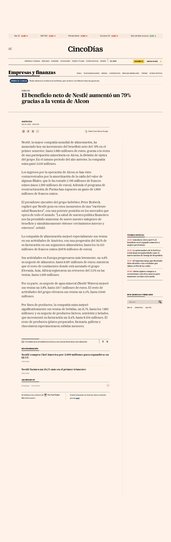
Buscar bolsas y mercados (140, 295)
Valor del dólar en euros (140, 36)
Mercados (45, 61)
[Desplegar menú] (10, 49)
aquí (77, 398)
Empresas (25, 386)
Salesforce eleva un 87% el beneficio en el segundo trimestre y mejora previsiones (143, 242)
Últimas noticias (92, 61)
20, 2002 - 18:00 (30, 124)
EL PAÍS (112, 60)
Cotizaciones (65, 61)
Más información (28, 398)
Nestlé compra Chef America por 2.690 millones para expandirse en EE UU (65, 356)
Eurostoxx (139, 308)
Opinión (103, 61)
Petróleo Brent (73, 36)
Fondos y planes (78, 61)
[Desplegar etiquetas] (108, 385)
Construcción (114, 73)
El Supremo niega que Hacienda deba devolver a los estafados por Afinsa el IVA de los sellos (144, 263)
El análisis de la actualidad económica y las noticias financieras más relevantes (56, 342)
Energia (104, 73)
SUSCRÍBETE (138, 61)
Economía (55, 61)
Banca (79, 73)
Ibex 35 (17, 36)
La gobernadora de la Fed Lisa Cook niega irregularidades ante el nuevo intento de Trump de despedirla (145, 253)
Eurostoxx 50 (105, 36)
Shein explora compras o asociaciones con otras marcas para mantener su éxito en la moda (143, 274)
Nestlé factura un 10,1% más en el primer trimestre (54, 369)
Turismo (144, 73)
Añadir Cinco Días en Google (98, 131)
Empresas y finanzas (32, 61)
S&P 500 (43, 36)
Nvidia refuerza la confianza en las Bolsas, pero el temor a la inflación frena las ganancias (64, 81)
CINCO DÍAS (25, 361)
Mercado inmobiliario (130, 73)
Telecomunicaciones (91, 73)
